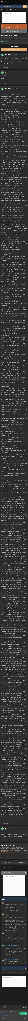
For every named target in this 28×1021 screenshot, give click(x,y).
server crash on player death (12, 934)
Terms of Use (4, 1015)
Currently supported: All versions (11, 31)
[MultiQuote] (2, 67)
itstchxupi (8, 930)
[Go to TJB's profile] (3, 945)
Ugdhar (7, 910)
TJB (6, 956)
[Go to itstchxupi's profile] (3, 914)
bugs (6, 903)
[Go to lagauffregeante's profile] (2, 42)
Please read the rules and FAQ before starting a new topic (11, 26)
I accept (24, 1013)
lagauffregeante (7, 41)
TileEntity (8, 942)
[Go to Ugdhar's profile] (3, 903)
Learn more (2, 2)
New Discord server (8, 872)
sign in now (8, 848)
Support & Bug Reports (20, 41)
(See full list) (23, 968)
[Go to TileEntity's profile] (3, 934)
